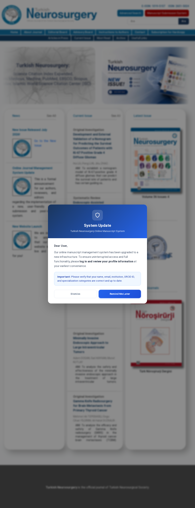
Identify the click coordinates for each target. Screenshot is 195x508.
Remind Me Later (120, 293)
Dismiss (75, 293)
